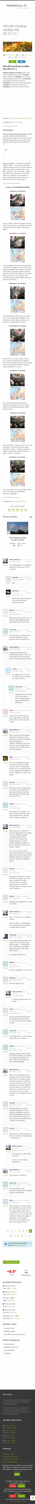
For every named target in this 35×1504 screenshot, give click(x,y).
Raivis (11, 1009)
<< (8, 1231)
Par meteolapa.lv (9, 1350)
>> (30, 1235)
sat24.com (12, 118)
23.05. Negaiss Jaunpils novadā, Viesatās (17, 539)
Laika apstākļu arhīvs (10, 1462)
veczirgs (13, 1288)
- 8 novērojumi (26, 757)
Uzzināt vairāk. (17, 1471)
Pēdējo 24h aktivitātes (11, 1459)
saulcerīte (12, 630)
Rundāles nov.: (11, 1316)
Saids (11, 710)
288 (19, 55)
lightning (15, 591)
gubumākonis (14, 647)
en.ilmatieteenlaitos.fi (24, 118)
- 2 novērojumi (24, 630)
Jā (21, 1486)
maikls (11, 896)
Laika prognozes (10, 55)
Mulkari (11, 610)
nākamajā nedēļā (16, 122)
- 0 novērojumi (26, 577)
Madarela (13, 543)
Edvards (12, 782)
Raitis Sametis (28, 55)
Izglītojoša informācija (11, 1347)
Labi (17, 1474)
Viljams (11, 804)
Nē (13, 1486)
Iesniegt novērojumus (11, 1262)
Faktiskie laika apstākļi (11, 1457)
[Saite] (17, 528)
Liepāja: (9, 1298)
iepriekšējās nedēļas (19, 501)
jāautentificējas (19, 1245)
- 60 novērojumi (23, 782)
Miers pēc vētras (10, 1286)
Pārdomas (7, 1353)
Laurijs (14, 669)
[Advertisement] (17, 14)
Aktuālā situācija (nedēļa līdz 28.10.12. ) (16, 67)
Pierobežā (12, 935)
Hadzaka (15, 577)
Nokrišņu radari (9, 1454)
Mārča (13, 1300)
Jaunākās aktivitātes (12, 1282)
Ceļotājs (12, 1103)
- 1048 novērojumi (26, 935)
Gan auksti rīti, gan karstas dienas (14, 1334)
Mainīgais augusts (9, 1331)
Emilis (11, 1200)
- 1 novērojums (27, 559)
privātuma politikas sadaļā (17, 1501)
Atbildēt (5, 565)
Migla (11, 757)
